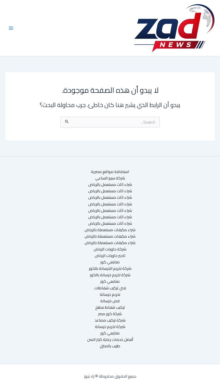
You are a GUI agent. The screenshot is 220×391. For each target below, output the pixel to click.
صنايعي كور (110, 262)
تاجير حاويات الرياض (110, 255)
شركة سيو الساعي (110, 178)
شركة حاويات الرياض (110, 249)
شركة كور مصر (110, 314)
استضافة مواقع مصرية (110, 171)
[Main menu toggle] (11, 28)
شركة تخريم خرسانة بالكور (110, 275)
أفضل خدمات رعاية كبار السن (110, 339)
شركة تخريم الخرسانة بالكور (110, 268)
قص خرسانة (110, 301)
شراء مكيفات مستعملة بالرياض (110, 230)
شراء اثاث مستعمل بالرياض (110, 184)
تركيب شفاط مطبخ (110, 307)
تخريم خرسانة (110, 294)
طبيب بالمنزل (110, 346)
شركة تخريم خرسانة (110, 326)
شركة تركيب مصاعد (110, 320)
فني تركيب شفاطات (110, 288)
